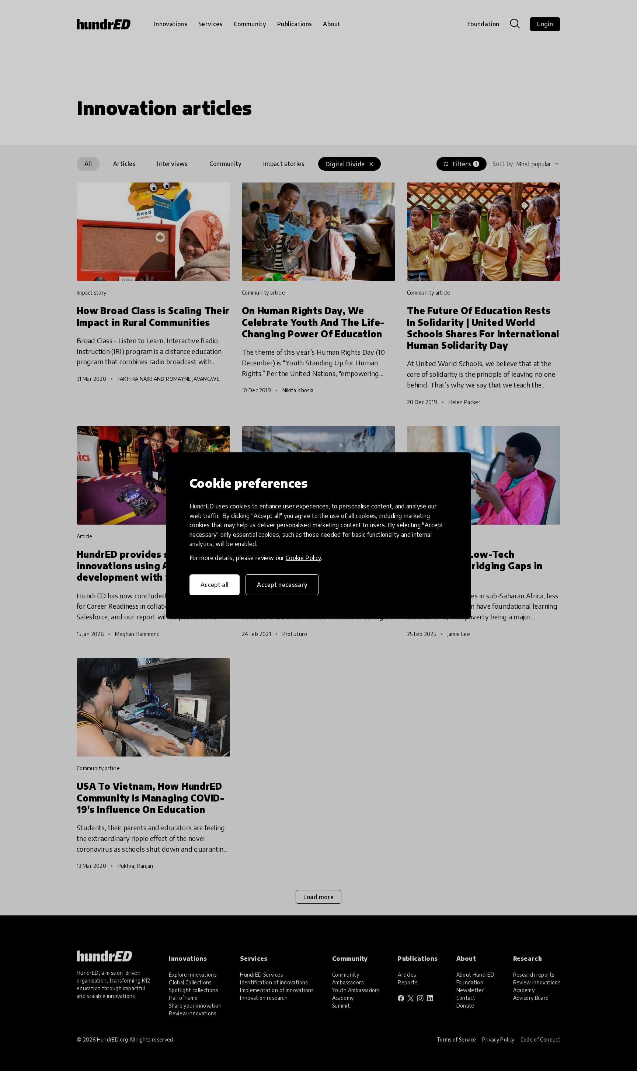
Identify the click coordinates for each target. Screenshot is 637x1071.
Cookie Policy (303, 557)
